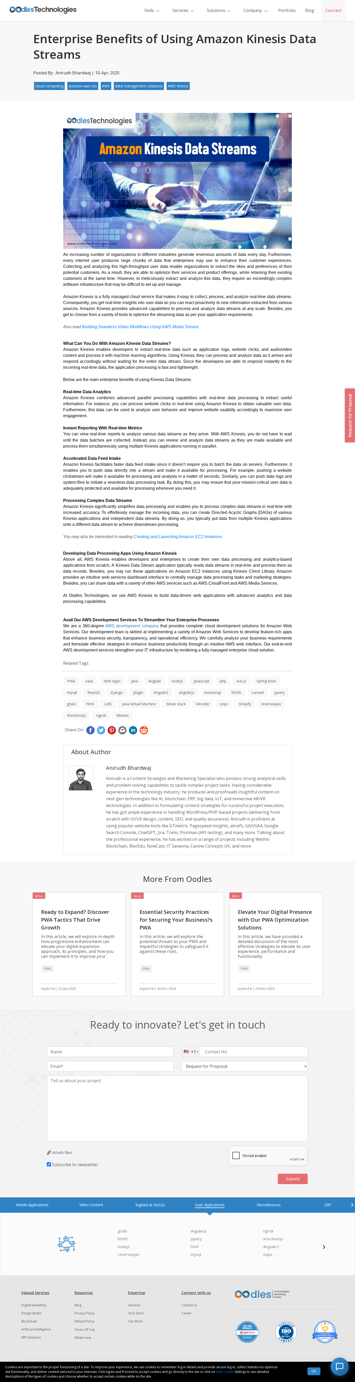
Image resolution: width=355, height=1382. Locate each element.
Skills (149, 10)
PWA (71, 681)
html (90, 703)
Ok (314, 1371)
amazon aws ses (83, 85)
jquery (279, 692)
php (223, 681)
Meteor (122, 715)
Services (180, 10)
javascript (201, 681)
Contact (333, 10)
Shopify (245, 703)
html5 (236, 692)
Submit (293, 1179)
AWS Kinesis (178, 85)
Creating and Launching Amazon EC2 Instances (178, 536)
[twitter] (101, 730)
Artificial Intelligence (36, 1329)
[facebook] (90, 730)
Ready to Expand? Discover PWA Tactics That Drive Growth (75, 919)
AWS (106, 85)
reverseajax (271, 703)
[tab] (32, 1204)
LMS (108, 703)
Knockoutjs (76, 715)
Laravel (258, 692)
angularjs (186, 692)
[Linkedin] (133, 730)
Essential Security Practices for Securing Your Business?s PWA (176, 919)
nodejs (177, 681)
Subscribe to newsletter (75, 1164)
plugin (138, 692)
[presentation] (352, 1204)
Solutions (216, 10)
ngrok (101, 715)
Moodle (202, 703)
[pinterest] (112, 730)
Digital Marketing (33, 1305)
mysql (72, 692)
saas (89, 681)
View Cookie (225, 1372)
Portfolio (287, 10)
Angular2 (161, 692)
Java (134, 681)
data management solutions (139, 85)
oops (224, 703)
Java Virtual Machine (139, 703)
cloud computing (49, 85)
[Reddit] (144, 730)
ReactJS (93, 692)
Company (253, 10)
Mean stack (176, 703)
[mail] (122, 730)
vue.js (241, 681)
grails (71, 703)
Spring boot (266, 681)
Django (116, 692)
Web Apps (112, 681)
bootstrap (213, 692)
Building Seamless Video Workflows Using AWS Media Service (140, 327)
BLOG (39, 896)
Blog (309, 10)
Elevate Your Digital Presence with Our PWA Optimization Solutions (275, 919)
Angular (154, 681)
